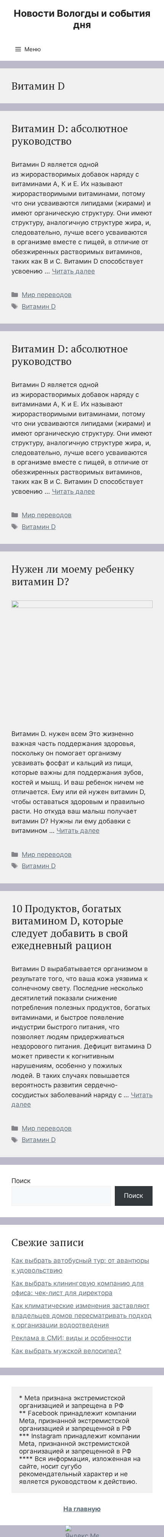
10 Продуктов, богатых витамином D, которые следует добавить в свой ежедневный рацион (69, 927)
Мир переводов (47, 295)
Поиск (21, 1181)
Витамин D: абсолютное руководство (69, 134)
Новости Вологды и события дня (82, 19)
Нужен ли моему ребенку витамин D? (72, 575)
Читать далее (73, 271)
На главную (82, 1509)
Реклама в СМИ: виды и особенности (71, 1338)
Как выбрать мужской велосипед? (66, 1351)
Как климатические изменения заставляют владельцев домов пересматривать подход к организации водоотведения (81, 1315)
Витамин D (39, 306)
